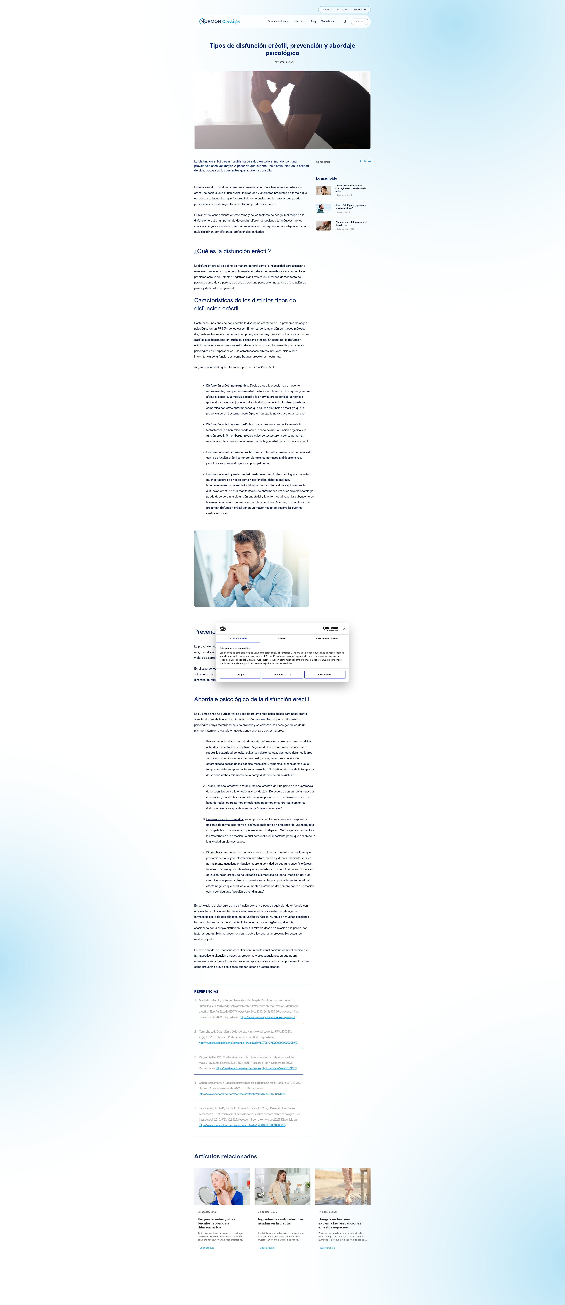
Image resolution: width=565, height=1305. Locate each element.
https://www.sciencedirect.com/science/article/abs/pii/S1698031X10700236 (242, 1125)
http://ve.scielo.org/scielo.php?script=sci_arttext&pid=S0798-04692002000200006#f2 (248, 1042)
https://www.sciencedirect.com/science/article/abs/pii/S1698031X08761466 (242, 1094)
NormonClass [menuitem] (360, 9)
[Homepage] (219, 21)
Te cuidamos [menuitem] (327, 21)
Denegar (240, 674)
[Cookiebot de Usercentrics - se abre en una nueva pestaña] (325, 629)
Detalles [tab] (282, 638)
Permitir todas (325, 674)
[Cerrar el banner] (344, 629)
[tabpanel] (222, 1209)
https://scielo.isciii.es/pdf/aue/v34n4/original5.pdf (268, 1017)
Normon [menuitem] (326, 9)
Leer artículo (207, 1247)
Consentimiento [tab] (238, 638)
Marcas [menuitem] (298, 21)
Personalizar (280, 674)
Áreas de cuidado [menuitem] (277, 21)
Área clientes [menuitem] (342, 9)
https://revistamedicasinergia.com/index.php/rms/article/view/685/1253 (256, 1068)
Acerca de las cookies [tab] (326, 638)
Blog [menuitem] (313, 21)
